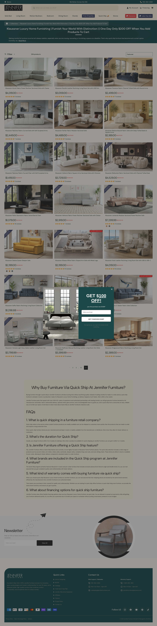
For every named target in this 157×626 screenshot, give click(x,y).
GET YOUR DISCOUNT (96, 319)
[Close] (112, 289)
